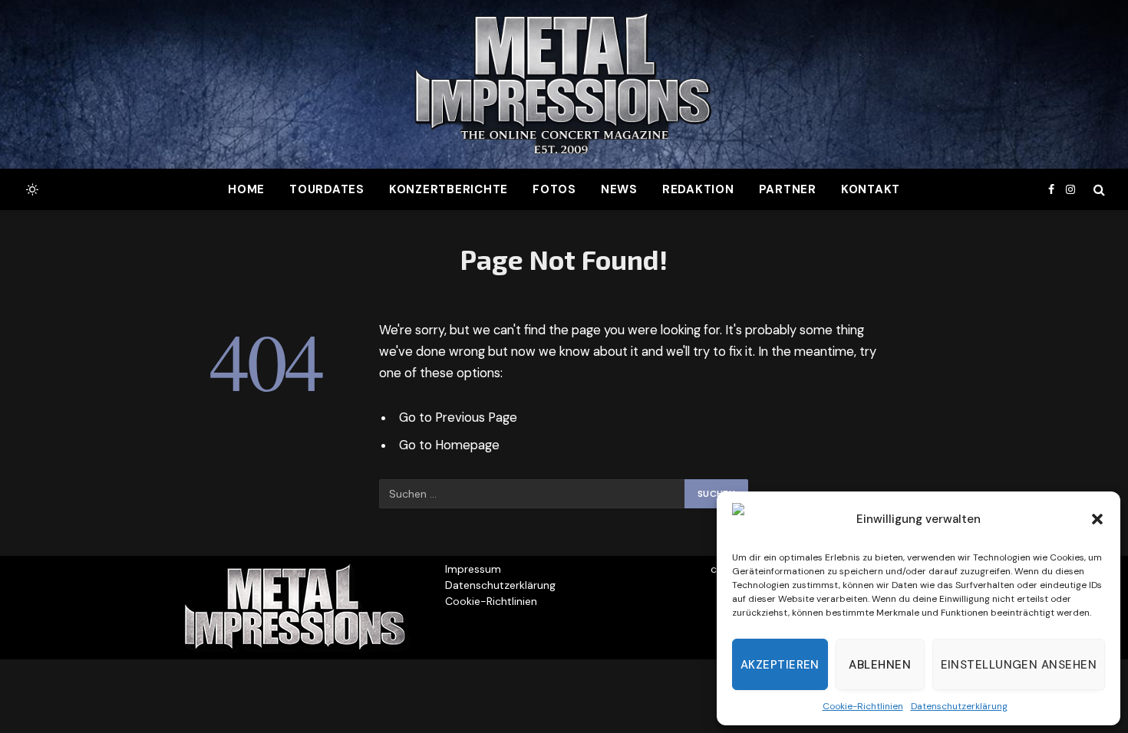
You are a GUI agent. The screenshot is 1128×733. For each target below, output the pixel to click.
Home (246, 189)
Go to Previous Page (458, 417)
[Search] (1097, 190)
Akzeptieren (780, 664)
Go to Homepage (449, 445)
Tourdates (326, 189)
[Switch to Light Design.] (30, 189)
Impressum (473, 569)
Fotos (554, 189)
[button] (1097, 519)
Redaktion (698, 189)
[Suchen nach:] (532, 493)
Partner (787, 189)
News (619, 189)
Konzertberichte (448, 189)
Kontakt (870, 189)
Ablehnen (880, 664)
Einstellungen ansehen (1019, 664)
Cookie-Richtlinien (863, 706)
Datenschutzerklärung (959, 706)
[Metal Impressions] (564, 84)
